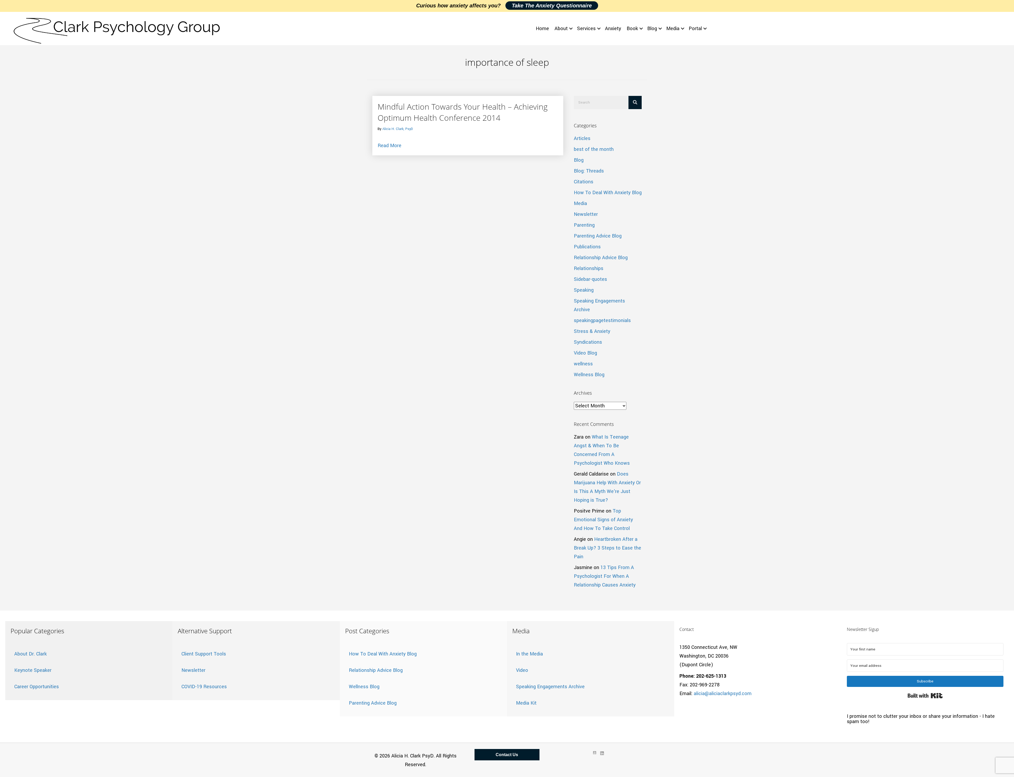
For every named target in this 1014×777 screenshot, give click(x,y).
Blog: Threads (589, 171)
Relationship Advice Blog (601, 257)
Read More (389, 145)
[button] (571, 29)
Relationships (588, 268)
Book (632, 28)
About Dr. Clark (30, 653)
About (561, 28)
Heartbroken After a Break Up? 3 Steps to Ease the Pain (607, 548)
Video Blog (585, 353)
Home (542, 28)
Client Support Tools (203, 653)
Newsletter (586, 214)
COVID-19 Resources (204, 686)
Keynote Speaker (32, 670)
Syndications (588, 342)
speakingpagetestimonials (602, 320)
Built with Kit (925, 695)
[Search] (635, 102)
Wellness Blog (589, 374)
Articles (582, 138)
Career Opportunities (36, 686)
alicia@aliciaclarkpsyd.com (723, 693)
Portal (695, 28)
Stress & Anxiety (592, 331)
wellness (583, 363)
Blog (652, 28)
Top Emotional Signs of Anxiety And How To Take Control (603, 520)
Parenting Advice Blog (598, 235)
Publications (587, 246)
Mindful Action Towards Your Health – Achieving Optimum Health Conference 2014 (463, 112)
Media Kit (526, 703)
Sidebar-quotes (590, 279)
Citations (583, 181)
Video (522, 670)
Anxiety (613, 28)
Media (672, 28)
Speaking (584, 290)
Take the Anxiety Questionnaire (552, 5)
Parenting (584, 225)
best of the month (594, 149)
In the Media (529, 653)
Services (586, 28)
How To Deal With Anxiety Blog (608, 192)
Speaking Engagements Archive (550, 686)
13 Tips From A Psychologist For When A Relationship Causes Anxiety (605, 576)
